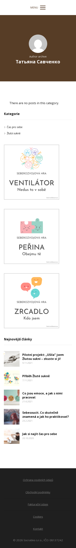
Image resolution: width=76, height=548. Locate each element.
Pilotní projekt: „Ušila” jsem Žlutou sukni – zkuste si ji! (43, 357)
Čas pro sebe (15, 127)
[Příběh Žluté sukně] (12, 378)
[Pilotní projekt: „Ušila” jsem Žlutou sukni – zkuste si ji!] (12, 359)
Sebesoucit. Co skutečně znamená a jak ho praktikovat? (45, 415)
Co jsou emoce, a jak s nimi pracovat (42, 395)
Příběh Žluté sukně (36, 376)
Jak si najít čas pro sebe (39, 434)
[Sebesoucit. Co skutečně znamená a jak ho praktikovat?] (12, 417)
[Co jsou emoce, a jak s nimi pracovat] (12, 397)
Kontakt (38, 529)
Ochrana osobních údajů (38, 480)
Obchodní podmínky (37, 492)
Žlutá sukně (13, 133)
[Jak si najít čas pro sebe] (12, 436)
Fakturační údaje (38, 504)
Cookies (38, 516)
